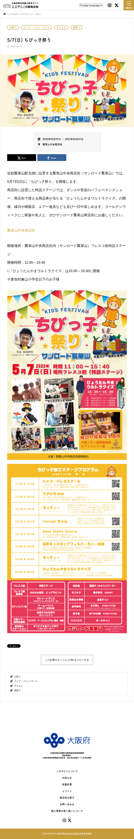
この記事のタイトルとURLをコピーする (67, 660)
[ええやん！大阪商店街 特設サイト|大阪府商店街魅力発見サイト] (20, 5)
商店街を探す (67, 797)
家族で (76, 27)
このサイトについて (67, 771)
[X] (116, 5)
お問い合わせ (67, 804)
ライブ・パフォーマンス (36, 27)
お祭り (13, 27)
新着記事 (67, 784)
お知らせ (67, 778)
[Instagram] (109, 5)
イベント (67, 791)
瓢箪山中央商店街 (52, 144)
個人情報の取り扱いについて (67, 811)
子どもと (61, 27)
